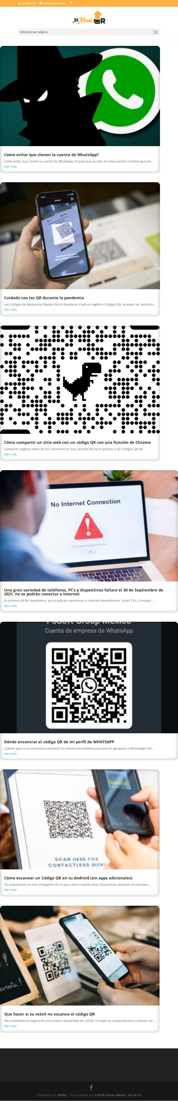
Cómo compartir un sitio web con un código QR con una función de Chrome (77, 442)
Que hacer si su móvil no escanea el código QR (49, 1014)
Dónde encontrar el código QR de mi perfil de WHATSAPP (59, 741)
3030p (61, 1095)
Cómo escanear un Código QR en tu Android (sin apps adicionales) (68, 877)
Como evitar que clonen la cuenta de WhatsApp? (51, 154)
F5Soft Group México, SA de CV (118, 1095)
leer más (10, 166)
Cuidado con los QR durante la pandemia (44, 297)
